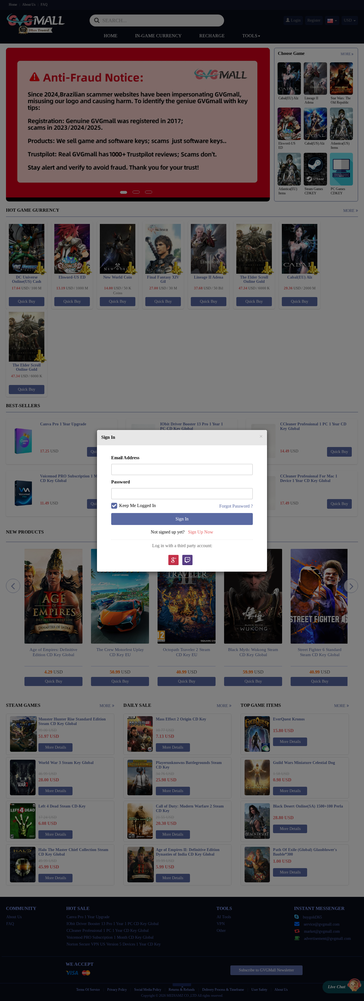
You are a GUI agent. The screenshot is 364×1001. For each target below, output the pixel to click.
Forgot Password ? (236, 506)
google (173, 560)
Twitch (187, 560)
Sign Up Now (200, 532)
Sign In (182, 518)
